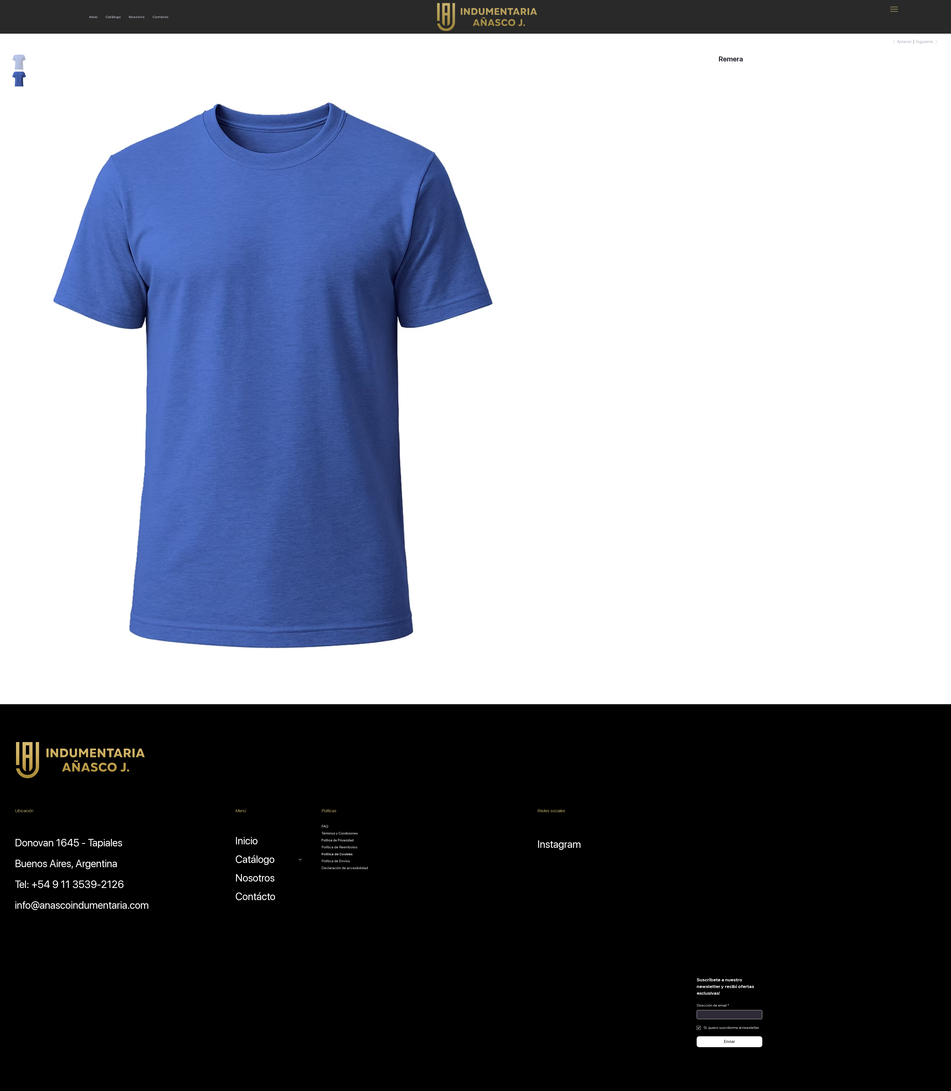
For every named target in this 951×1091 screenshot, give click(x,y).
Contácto (255, 896)
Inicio (246, 840)
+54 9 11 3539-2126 (77, 884)
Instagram (559, 844)
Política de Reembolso (339, 847)
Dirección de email (713, 1005)
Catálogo (255, 859)
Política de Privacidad (337, 840)
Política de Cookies (337, 854)
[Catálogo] (300, 859)
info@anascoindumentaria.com (82, 905)
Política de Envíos (335, 861)
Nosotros (255, 878)
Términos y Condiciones (339, 833)
